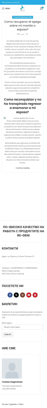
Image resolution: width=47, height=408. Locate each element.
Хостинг (5, 404)
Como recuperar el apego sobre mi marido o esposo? (22, 25)
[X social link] (16, 294)
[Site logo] (22, 8)
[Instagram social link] (22, 294)
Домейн (13, 404)
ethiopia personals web (22, 17)
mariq (22, 34)
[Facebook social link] (10, 294)
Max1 (21, 404)
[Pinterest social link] (35, 294)
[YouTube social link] (28, 294)
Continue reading (22, 168)
